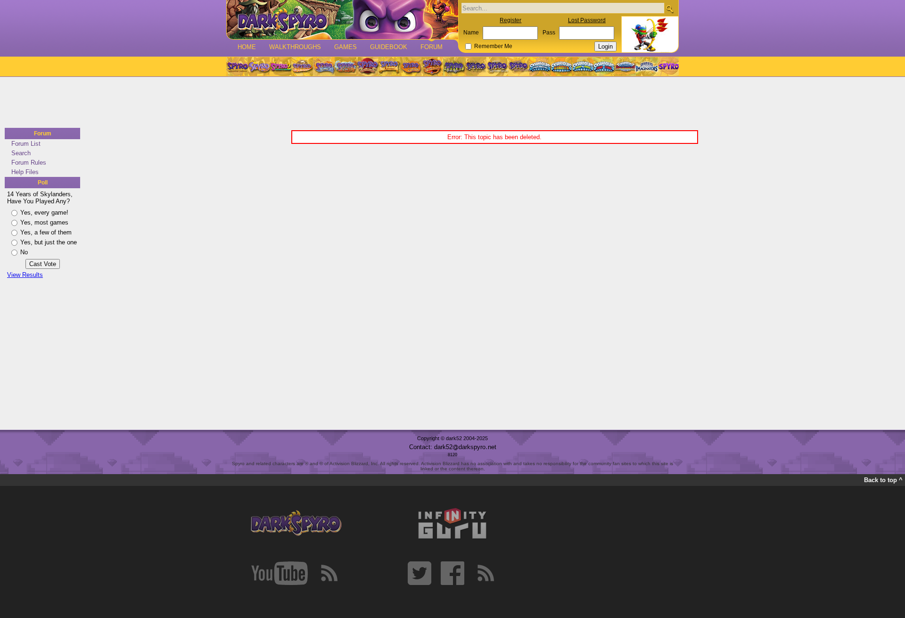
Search (21, 153)
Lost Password (587, 20)
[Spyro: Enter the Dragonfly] (367, 66)
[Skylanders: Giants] (561, 66)
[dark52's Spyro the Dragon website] (342, 19)
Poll (43, 182)
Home (247, 46)
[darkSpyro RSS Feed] (329, 573)
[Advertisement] (450, 103)
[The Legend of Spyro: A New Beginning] (475, 66)
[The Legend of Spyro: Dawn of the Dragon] (519, 66)
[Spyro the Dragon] (259, 66)
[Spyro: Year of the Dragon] (302, 66)
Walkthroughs (295, 46)
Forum (431, 46)
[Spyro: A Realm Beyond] (668, 66)
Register (510, 20)
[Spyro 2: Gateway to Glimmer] (280, 66)
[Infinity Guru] (452, 524)
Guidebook (388, 46)
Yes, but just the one (48, 242)
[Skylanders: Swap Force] (582, 66)
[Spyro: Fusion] (410, 66)
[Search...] (670, 9)
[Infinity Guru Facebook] (452, 573)
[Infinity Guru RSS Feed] (485, 573)
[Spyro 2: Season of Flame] (345, 66)
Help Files (25, 171)
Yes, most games (44, 222)
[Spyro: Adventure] (389, 66)
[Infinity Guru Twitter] (419, 573)
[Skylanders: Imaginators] (646, 66)
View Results (25, 274)
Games (345, 46)
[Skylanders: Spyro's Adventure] (540, 66)
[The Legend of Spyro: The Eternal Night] (497, 66)
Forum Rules (28, 162)
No (24, 252)
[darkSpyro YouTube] (279, 573)
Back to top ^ (883, 480)
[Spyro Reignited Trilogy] (237, 66)
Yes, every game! (44, 212)
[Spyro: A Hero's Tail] (432, 66)
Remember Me (493, 46)
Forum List (26, 143)
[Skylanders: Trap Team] (604, 66)
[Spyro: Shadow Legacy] (454, 66)
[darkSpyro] (296, 524)
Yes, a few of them (46, 232)
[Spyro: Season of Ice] (324, 66)
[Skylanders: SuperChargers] (625, 66)
